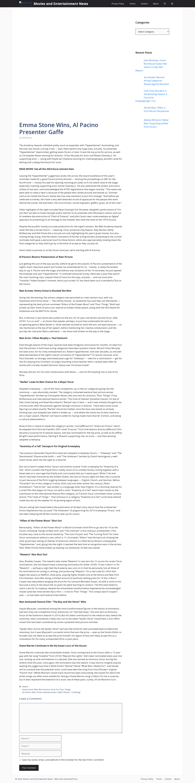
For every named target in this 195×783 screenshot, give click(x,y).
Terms (132, 3)
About (156, 3)
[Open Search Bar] (164, 3)
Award (25, 686)
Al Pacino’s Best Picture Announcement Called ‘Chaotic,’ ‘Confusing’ (51, 692)
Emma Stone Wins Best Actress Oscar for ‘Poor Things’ (46, 689)
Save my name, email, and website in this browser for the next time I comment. (63, 759)
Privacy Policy (118, 3)
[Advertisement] (152, 184)
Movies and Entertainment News (61, 3)
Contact (144, 3)
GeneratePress (70, 779)
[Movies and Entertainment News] (25, 3)
